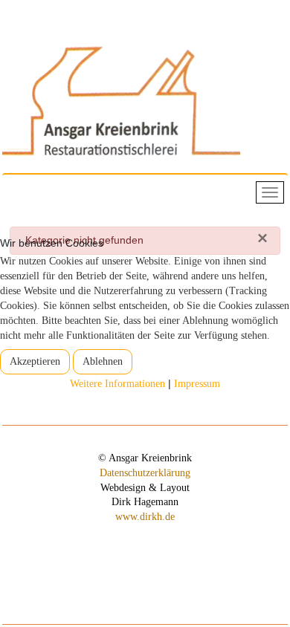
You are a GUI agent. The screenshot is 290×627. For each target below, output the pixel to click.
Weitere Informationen (117, 383)
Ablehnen (103, 361)
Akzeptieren (35, 361)
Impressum (197, 383)
